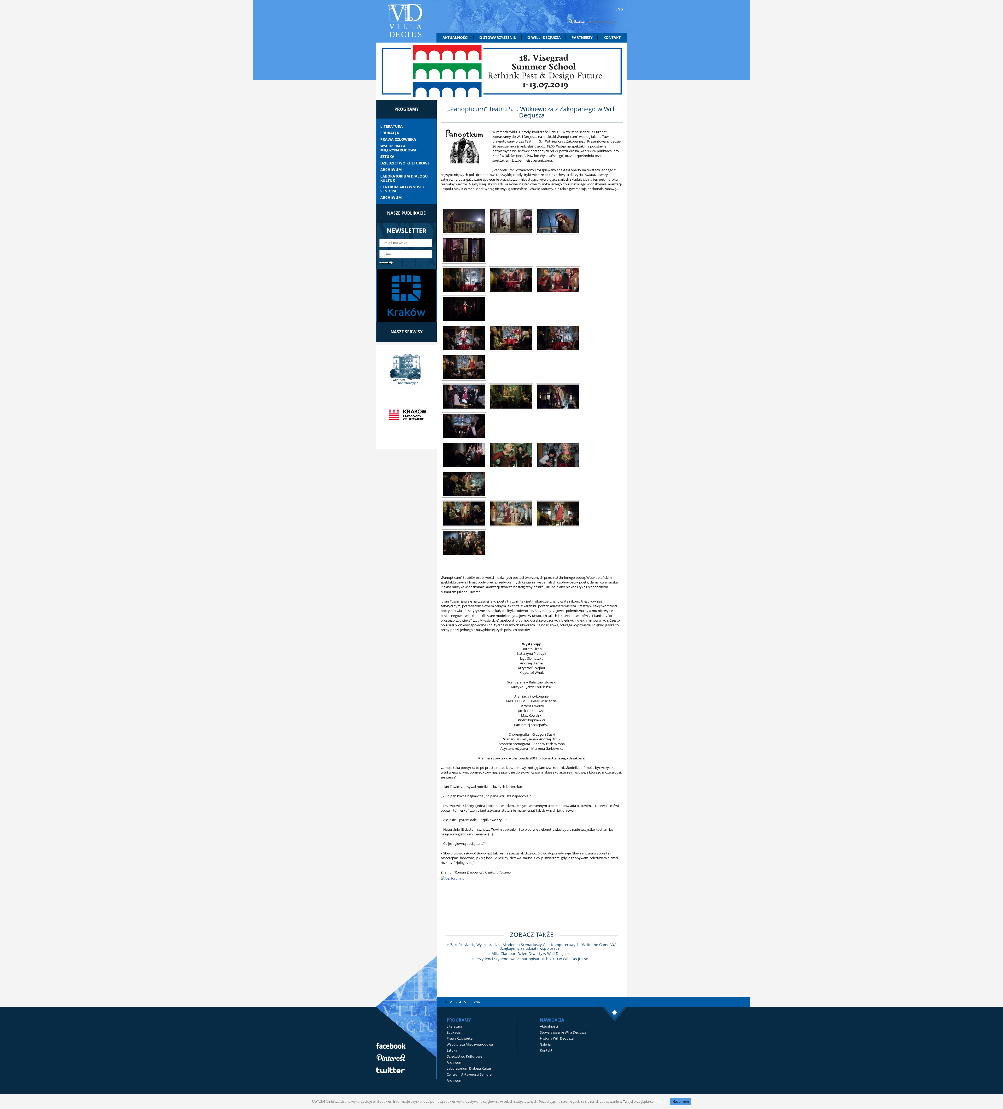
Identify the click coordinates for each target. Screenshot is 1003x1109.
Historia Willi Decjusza (557, 1038)
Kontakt (612, 37)
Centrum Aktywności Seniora (402, 189)
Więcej (660, 1101)
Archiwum (391, 170)
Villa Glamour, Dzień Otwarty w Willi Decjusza (532, 953)
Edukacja (389, 133)
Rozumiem (681, 1102)
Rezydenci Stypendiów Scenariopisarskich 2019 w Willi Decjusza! (531, 958)
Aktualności (455, 37)
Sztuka (387, 157)
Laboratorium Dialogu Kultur (404, 178)
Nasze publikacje (406, 213)
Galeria (545, 1044)
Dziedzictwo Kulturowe (405, 163)
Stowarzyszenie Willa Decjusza (563, 1032)
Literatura (391, 126)
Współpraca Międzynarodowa (398, 148)
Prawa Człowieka (398, 139)
